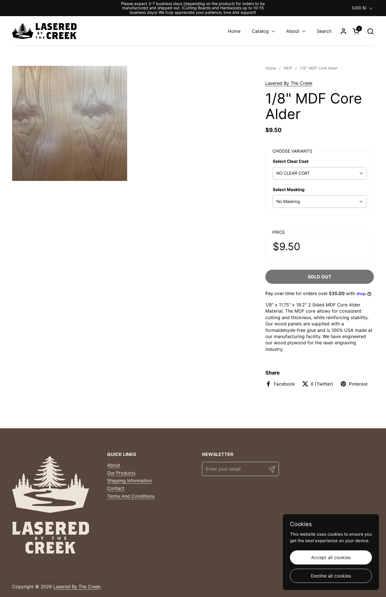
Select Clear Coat (291, 161)
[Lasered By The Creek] (44, 31)
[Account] (343, 31)
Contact (115, 488)
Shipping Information (129, 480)
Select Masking (289, 189)
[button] (370, 31)
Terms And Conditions (131, 496)
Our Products (121, 473)
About (113, 465)
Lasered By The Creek (289, 83)
